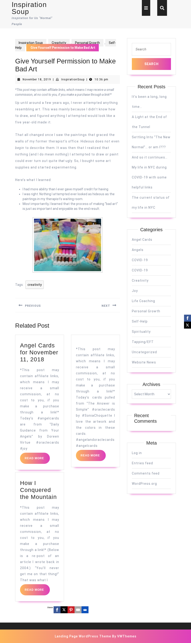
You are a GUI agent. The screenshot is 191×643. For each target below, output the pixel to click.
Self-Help (140, 321)
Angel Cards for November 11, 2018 (39, 352)
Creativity (59, 43)
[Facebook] (57, 609)
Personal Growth (87, 43)
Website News (144, 362)
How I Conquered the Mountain (38, 490)
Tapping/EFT (143, 342)
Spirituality (141, 331)
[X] (64, 609)
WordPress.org (144, 483)
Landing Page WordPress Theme (83, 636)
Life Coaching (143, 301)
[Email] (78, 609)
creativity (34, 285)
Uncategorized (144, 352)
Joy (135, 291)
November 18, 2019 (37, 79)
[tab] (146, 8)
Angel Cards (142, 239)
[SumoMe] (85, 609)
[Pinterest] (71, 609)
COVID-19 (140, 260)
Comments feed (146, 473)
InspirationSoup (73, 79)
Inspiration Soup (29, 8)
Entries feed (142, 463)
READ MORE (37, 460)
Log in (137, 453)
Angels (137, 250)
